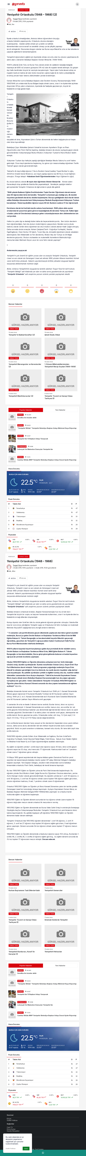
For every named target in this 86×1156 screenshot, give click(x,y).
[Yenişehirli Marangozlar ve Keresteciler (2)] (25, 353)
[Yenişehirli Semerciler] (61, 878)
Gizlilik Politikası (11, 1148)
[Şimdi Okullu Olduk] (61, 322)
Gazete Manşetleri (13, 1131)
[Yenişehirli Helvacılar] (61, 940)
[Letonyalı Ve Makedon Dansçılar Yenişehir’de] (43, 449)
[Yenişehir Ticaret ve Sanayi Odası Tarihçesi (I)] (61, 384)
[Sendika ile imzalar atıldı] (43, 417)
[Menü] (8, 4)
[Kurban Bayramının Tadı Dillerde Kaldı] (25, 878)
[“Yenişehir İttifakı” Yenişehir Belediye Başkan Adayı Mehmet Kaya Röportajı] (43, 428)
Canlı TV (10, 1127)
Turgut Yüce (17, 19)
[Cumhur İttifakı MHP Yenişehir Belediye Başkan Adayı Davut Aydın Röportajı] (43, 459)
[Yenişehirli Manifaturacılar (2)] (25, 384)
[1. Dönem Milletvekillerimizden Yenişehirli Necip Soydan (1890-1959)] (61, 353)
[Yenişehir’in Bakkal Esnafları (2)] (25, 322)
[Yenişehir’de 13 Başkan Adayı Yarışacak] (43, 438)
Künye (9, 1118)
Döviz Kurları (11, 1129)
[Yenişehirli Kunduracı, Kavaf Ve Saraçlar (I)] (25, 940)
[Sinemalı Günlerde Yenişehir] (61, 908)
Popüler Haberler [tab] (26, 410)
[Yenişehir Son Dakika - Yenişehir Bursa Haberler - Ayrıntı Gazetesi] (18, 4)
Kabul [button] (26, 1148)
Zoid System (39, 1149)
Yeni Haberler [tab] (60, 410)
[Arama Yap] (77, 4)
